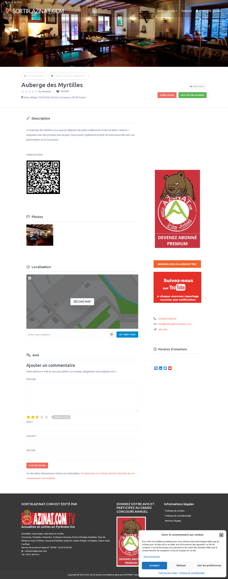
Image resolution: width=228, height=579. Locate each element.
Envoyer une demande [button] (192, 95)
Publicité (187, 10)
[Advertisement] (179, 136)
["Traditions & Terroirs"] (52, 76)
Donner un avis (166, 10)
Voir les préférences (209, 565)
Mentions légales (173, 521)
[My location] (111, 334)
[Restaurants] (25, 76)
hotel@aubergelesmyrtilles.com (174, 324)
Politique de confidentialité (192, 573)
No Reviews (44, 91)
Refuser (181, 565)
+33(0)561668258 (167, 318)
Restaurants (36, 76)
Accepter (154, 565)
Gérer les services (152, 556)
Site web (30, 450)
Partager (198, 86)
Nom (29, 421)
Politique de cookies (168, 573)
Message (31, 379)
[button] (221, 534)
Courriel (31, 436)
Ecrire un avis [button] (167, 95)
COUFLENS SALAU (209, 10)
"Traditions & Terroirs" (70, 76)
